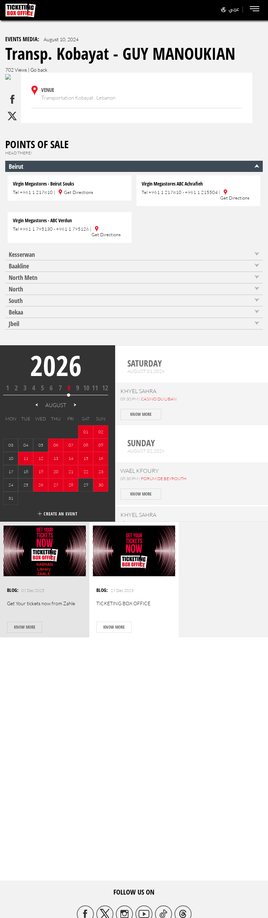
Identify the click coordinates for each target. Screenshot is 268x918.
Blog (12, 590)
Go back (38, 70)
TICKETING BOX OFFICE (123, 603)
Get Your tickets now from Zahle (41, 603)
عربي (234, 9)
